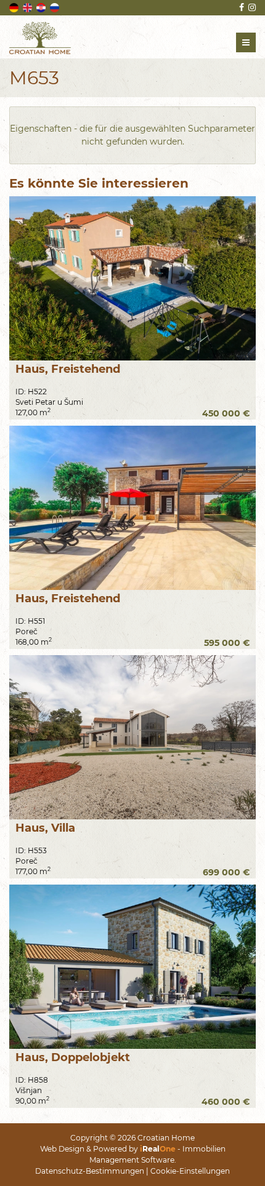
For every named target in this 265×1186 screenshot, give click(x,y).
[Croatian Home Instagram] (251, 7)
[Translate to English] (28, 6)
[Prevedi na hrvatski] (41, 6)
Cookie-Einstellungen (190, 1171)
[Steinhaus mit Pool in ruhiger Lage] (132, 508)
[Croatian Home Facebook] (240, 7)
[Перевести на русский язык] (55, 6)
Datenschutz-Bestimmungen (89, 1171)
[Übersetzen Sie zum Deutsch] (14, 6)
